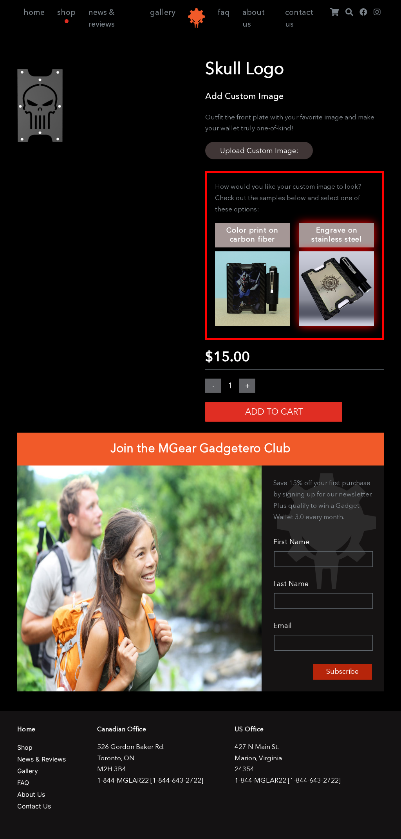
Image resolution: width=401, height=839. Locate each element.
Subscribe (342, 671)
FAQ (23, 783)
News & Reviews (41, 759)
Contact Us (34, 806)
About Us (31, 794)
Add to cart (274, 411)
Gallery (27, 771)
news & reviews (101, 18)
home (34, 12)
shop (66, 12)
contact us (299, 18)
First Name (291, 542)
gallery (162, 12)
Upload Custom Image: (259, 150)
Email (282, 625)
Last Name (291, 583)
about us (253, 18)
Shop (25, 747)
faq (223, 12)
